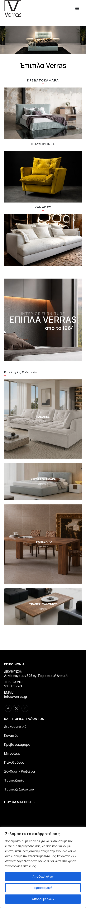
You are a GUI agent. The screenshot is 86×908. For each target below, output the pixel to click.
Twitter (16, 708)
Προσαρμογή (43, 888)
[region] (43, 867)
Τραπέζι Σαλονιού (19, 789)
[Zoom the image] (43, 113)
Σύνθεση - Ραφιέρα (19, 771)
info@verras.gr (15, 696)
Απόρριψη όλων (43, 899)
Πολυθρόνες (14, 762)
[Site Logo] (13, 8)
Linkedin (25, 708)
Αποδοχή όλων (43, 876)
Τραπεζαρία (14, 780)
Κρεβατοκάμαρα (17, 744)
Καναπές (11, 735)
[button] (78, 8)
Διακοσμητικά (15, 726)
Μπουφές (12, 753)
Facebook (8, 708)
